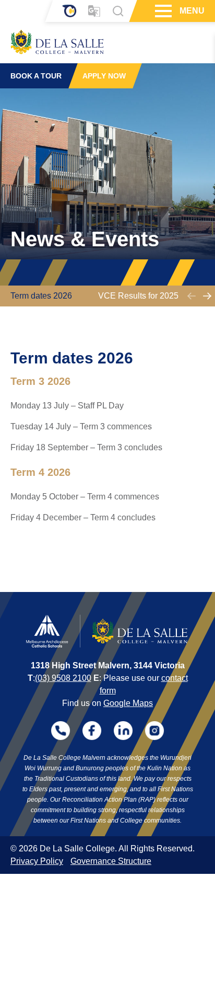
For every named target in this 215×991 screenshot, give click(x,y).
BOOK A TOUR (36, 76)
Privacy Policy (36, 861)
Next (207, 296)
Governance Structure (110, 861)
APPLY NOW (104, 76)
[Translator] (94, 11)
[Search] (118, 11)
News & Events (84, 238)
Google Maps (128, 703)
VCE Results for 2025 (138, 295)
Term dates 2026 (41, 295)
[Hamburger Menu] (162, 11)
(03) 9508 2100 (63, 678)
